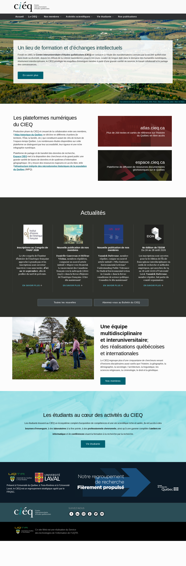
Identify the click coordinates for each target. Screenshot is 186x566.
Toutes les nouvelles (65, 302)
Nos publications (127, 16)
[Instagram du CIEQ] (83, 514)
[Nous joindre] (102, 514)
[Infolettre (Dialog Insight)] (89, 514)
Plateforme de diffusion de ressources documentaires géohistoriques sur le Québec (139, 169)
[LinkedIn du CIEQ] (77, 514)
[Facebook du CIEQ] (71, 514)
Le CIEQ (32, 16)
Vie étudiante (104, 16)
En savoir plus (30, 75)
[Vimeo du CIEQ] (96, 514)
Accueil (19, 16)
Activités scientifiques (78, 16)
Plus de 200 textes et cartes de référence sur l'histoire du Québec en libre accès (139, 134)
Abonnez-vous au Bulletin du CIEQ (121, 302)
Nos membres (51, 16)
